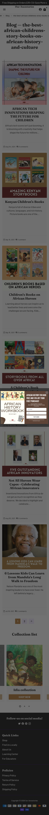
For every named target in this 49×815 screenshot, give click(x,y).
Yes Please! (36, 417)
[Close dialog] (47, 392)
